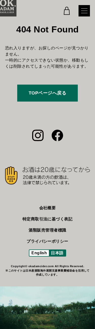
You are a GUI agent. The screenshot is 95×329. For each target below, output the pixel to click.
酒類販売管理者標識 (47, 230)
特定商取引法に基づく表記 (48, 219)
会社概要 (47, 208)
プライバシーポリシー (47, 241)
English (39, 253)
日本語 (57, 253)
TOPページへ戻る (47, 92)
